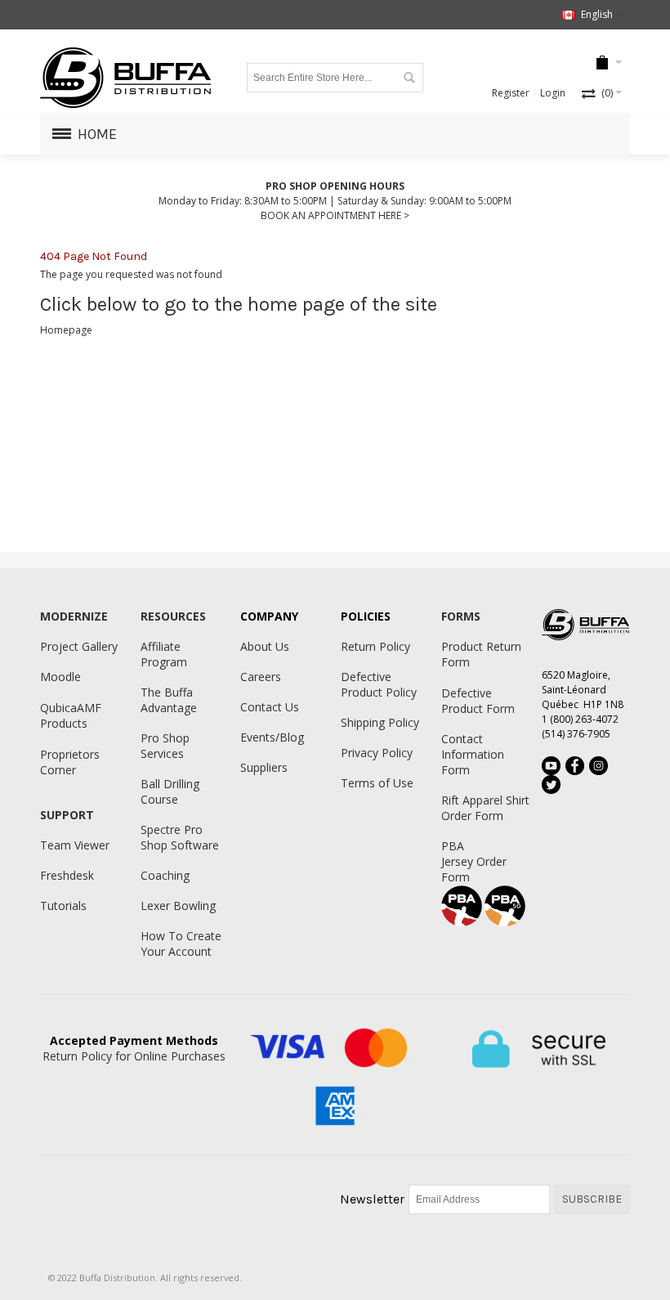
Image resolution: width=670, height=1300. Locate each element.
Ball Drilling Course (170, 791)
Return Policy (375, 646)
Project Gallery (79, 646)
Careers (260, 676)
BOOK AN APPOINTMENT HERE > (335, 215)
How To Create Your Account (181, 943)
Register (510, 93)
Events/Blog (272, 737)
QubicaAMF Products (70, 715)
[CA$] (602, 63)
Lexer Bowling (178, 905)
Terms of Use (377, 783)
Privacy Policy (377, 752)
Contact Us (269, 707)
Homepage (66, 330)
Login (552, 93)
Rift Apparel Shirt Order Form (485, 807)
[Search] (408, 77)
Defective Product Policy (379, 684)
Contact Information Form (472, 754)
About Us (264, 646)
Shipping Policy (380, 722)
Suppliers (264, 767)
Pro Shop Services (165, 745)
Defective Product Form (478, 700)
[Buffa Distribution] (126, 77)
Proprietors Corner (70, 762)
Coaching (165, 875)
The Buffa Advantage (169, 699)
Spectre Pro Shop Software (180, 837)
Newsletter (372, 1199)
